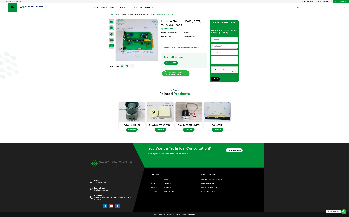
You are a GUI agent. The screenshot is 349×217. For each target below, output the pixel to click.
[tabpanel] (137, 40)
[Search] (344, 7)
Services (122, 7)
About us (104, 7)
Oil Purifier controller (208, 191)
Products (113, 7)
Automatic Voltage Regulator (211, 179)
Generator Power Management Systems (134, 14)
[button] (12, 7)
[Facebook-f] (117, 206)
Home (96, 7)
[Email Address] (91, 189)
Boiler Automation (207, 183)
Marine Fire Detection (209, 187)
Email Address (99, 188)
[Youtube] (111, 206)
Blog (141, 7)
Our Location (99, 195)
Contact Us (149, 7)
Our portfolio (132, 7)
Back (112, 14)
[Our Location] (91, 197)
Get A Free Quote (341, 2)
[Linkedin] (105, 206)
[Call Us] (91, 181)
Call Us (96, 181)
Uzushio (151, 14)
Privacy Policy (169, 191)
